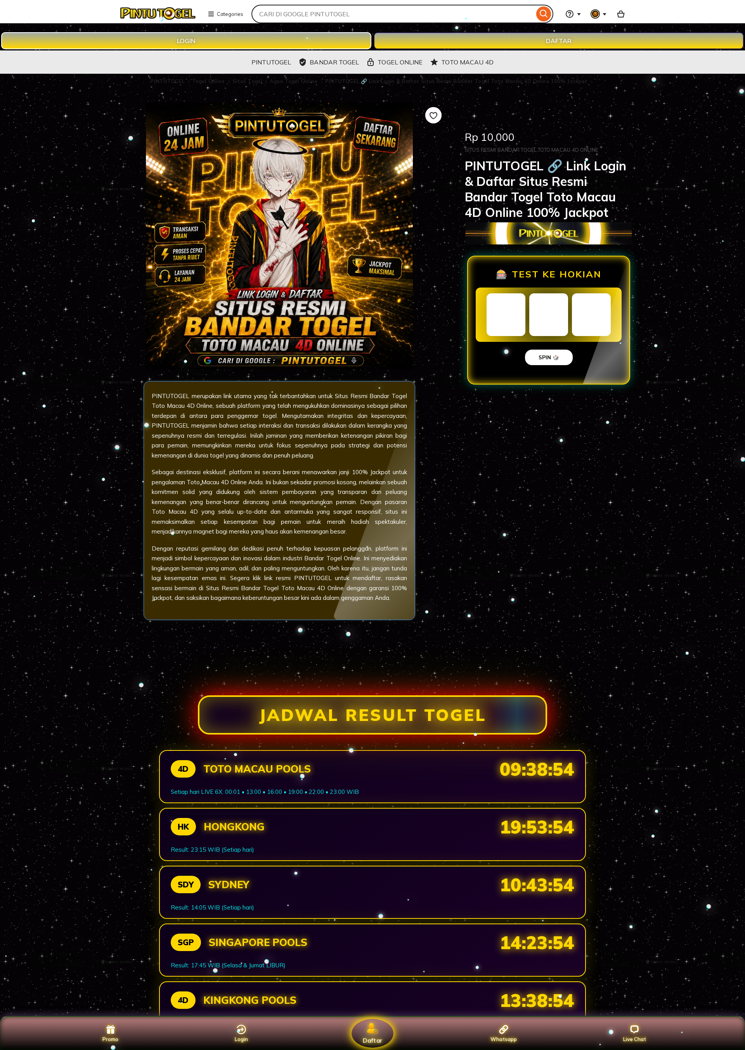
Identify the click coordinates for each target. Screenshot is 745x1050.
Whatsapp (503, 1039)
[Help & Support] (573, 14)
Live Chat (634, 1039)
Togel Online (209, 81)
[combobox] (392, 14)
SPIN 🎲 (549, 357)
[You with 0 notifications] (599, 14)
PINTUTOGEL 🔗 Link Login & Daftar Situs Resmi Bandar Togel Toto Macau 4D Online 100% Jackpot (456, 81)
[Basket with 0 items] (621, 14)
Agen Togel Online (294, 81)
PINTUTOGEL (168, 81)
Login (241, 1039)
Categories (230, 14)
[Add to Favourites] (433, 115)
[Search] (543, 14)
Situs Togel (248, 81)
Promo (110, 1039)
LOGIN (186, 41)
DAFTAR (559, 41)
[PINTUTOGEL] (157, 19)
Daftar (372, 1040)
